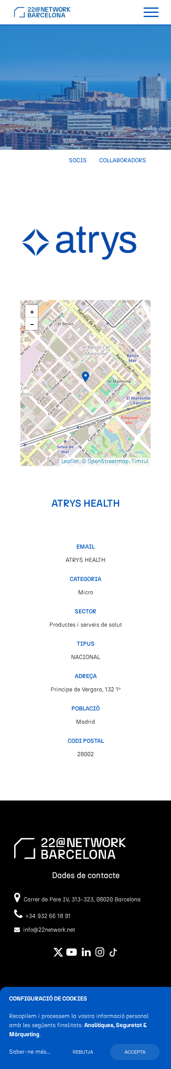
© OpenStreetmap (105, 461)
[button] (85, 377)
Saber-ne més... (29, 1052)
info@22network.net (49, 930)
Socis (78, 161)
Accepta (135, 1051)
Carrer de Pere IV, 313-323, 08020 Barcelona (82, 900)
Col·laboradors (122, 161)
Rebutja (83, 1051)
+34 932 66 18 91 (46, 916)
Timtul (140, 461)
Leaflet (70, 461)
